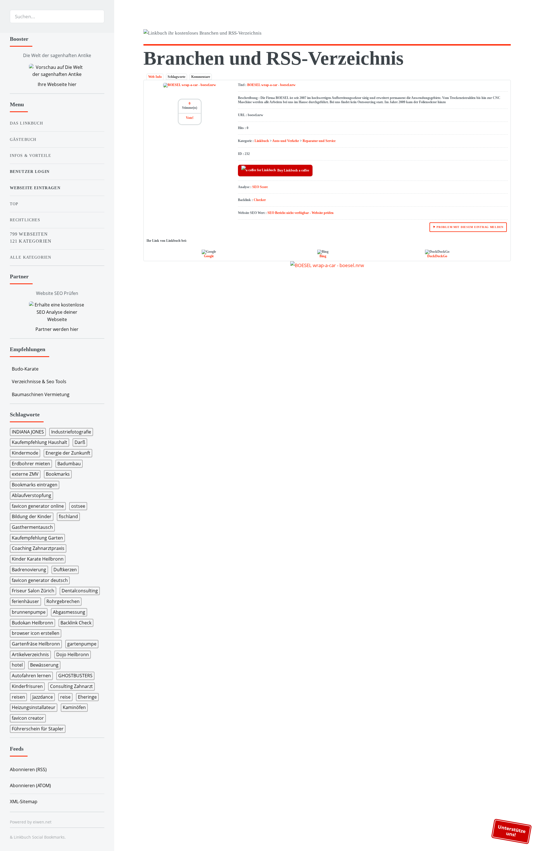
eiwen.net (42, 822)
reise (65, 697)
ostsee (78, 506)
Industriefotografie (71, 432)
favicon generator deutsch (40, 580)
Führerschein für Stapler (38, 729)
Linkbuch (262, 141)
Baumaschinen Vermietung (40, 394)
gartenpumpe (81, 644)
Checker (260, 200)
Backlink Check (75, 623)
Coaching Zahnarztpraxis (38, 548)
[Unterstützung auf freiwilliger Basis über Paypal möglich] (497, 34)
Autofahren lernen (31, 675)
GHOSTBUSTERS (75, 675)
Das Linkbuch (26, 123)
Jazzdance (42, 697)
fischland (68, 516)
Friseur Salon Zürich (33, 591)
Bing (323, 256)
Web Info (155, 77)
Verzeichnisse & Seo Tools (39, 381)
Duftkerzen (65, 569)
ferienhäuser (25, 601)
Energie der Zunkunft (68, 453)
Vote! (190, 118)
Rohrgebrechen (63, 601)
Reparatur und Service (319, 141)
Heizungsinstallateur (33, 707)
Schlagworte (176, 77)
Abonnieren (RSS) (28, 769)
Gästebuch (23, 139)
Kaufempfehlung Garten (37, 538)
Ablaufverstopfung (31, 495)
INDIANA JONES (28, 432)
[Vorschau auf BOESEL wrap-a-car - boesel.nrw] (327, 265)
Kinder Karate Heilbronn (38, 559)
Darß (80, 442)
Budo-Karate (25, 369)
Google (209, 256)
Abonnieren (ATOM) (30, 785)
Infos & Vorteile (30, 155)
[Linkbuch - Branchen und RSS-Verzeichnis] (233, 34)
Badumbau (69, 464)
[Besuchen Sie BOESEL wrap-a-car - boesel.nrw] (189, 85)
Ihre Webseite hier (57, 84)
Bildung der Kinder (31, 516)
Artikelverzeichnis (30, 654)
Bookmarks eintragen (34, 485)
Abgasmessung (69, 612)
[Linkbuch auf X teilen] (486, 34)
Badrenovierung (29, 569)
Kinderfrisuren (27, 686)
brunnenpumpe (29, 612)
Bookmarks (58, 474)
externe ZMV (25, 474)
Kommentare (200, 77)
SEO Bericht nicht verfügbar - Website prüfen (300, 213)
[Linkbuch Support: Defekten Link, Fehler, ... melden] (508, 34)
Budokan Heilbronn (32, 623)
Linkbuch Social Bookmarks (39, 837)
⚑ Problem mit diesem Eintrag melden (468, 227)
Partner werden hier (56, 329)
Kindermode (25, 453)
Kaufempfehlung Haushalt (39, 442)
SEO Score (260, 187)
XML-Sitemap (23, 801)
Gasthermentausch (32, 527)
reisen (18, 697)
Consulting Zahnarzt (71, 686)
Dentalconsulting (80, 591)
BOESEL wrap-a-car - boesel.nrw (271, 85)
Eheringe (87, 697)
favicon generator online (38, 506)
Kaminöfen (74, 707)
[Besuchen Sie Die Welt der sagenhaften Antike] (57, 71)
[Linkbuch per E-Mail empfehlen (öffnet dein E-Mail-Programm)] (476, 34)
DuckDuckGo (437, 256)
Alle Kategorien (30, 257)
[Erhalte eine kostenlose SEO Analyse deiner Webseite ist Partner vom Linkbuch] (57, 312)
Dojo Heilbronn (72, 654)
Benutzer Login (30, 171)
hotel (17, 665)
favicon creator (28, 718)
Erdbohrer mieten (31, 464)
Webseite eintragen (35, 188)
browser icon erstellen (35, 633)
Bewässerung (44, 665)
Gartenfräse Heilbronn (36, 644)
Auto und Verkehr (285, 141)
